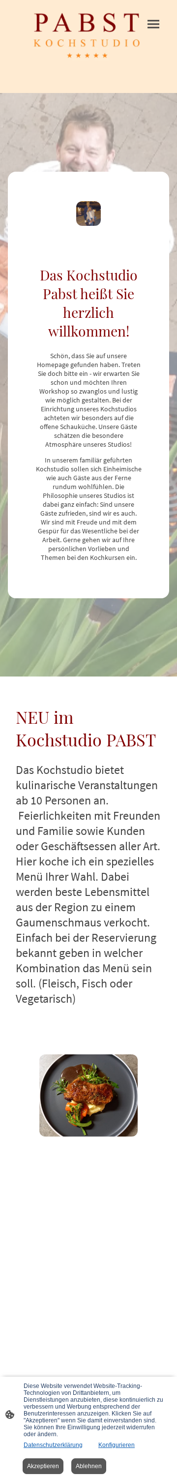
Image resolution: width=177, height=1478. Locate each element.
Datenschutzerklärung (53, 1445)
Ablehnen (89, 1466)
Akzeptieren (43, 1466)
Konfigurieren (116, 1445)
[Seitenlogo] (88, 36)
